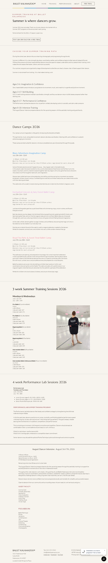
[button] (52, 3)
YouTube (60, 555)
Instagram (47, 555)
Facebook (54, 555)
